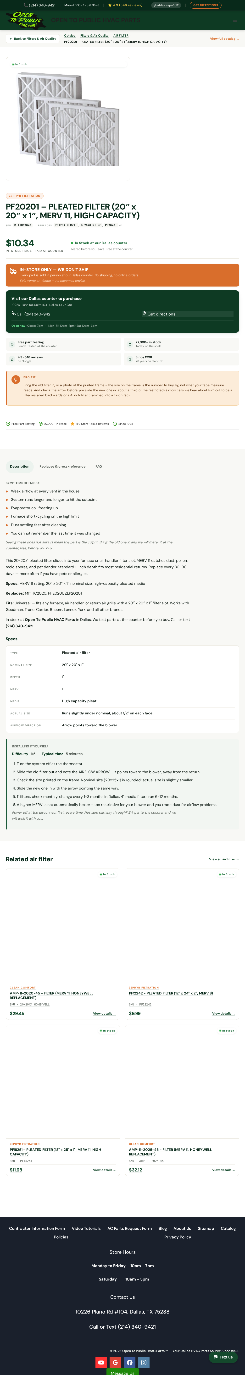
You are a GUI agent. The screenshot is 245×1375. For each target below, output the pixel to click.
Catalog (70, 35)
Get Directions (205, 5)
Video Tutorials (86, 1228)
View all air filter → (224, 859)
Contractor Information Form (37, 1228)
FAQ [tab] (98, 466)
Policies (61, 1237)
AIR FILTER (120, 35)
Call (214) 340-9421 (33, 314)
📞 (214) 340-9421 (39, 5)
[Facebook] (129, 1362)
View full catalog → (224, 39)
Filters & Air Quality (94, 35)
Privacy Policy (177, 1237)
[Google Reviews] (115, 1362)
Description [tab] (19, 466)
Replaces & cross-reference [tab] (62, 466)
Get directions (160, 314)
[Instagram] (144, 1362)
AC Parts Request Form (129, 1228)
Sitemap (206, 1228)
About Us (182, 1228)
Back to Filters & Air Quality (35, 39)
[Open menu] (234, 20)
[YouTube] (101, 1362)
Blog (163, 1228)
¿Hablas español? (166, 5)
